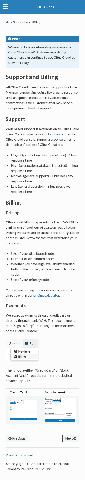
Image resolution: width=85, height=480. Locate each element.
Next (69, 438)
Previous (18, 438)
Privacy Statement (19, 455)
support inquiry (48, 134)
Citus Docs (45, 7)
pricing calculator (46, 295)
